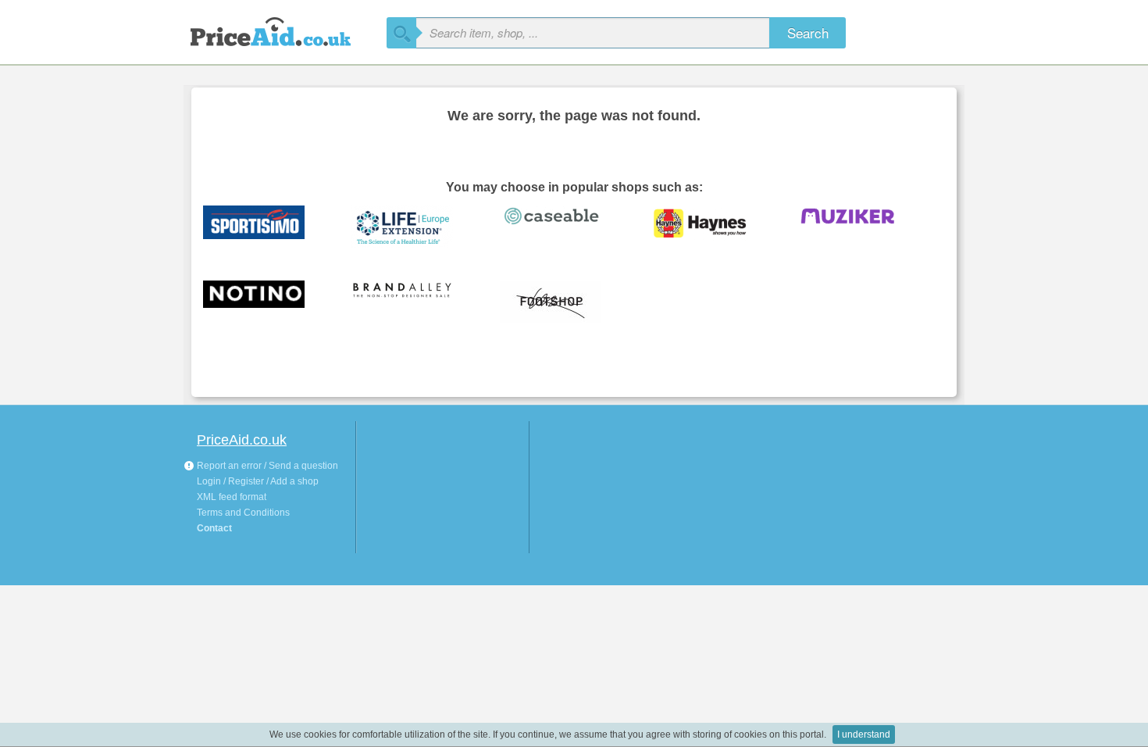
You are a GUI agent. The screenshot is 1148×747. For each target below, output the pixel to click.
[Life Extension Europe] (414, 227)
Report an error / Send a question (266, 465)
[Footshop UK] (562, 302)
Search (808, 32)
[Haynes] (710, 227)
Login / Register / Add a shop (258, 481)
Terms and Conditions (243, 512)
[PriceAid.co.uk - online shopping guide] (285, 29)
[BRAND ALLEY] (414, 302)
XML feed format (231, 496)
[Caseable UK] (562, 227)
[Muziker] (859, 227)
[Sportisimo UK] (265, 227)
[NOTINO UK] (265, 302)
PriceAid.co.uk (242, 440)
